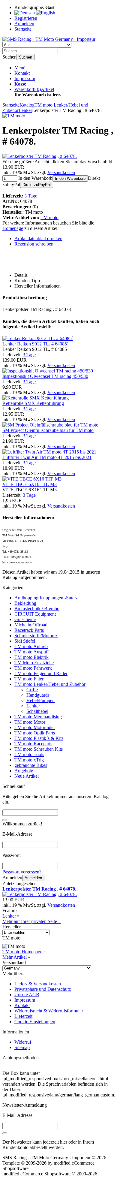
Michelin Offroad (30, 624)
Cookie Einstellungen (34, 1021)
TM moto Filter (29, 678)
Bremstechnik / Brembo (36, 608)
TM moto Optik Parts (34, 732)
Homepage (12, 228)
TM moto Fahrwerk (33, 668)
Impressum (24, 78)
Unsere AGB (26, 994)
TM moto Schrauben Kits (38, 749)
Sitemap (22, 1047)
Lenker (33, 705)
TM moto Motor (29, 722)
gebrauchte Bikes (30, 765)
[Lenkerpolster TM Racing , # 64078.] (39, 156)
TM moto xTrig (29, 759)
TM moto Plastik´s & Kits (38, 738)
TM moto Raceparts (33, 743)
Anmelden (33, 878)
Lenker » (11, 915)
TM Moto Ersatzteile (34, 662)
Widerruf (22, 1042)
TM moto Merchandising (38, 716)
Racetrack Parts (29, 630)
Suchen (25, 57)
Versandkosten (61, 172)
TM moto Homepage (22, 951)
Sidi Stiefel (24, 641)
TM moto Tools (29, 754)
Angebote (23, 770)
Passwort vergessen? (21, 871)
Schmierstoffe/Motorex (36, 635)
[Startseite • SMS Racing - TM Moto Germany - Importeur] (48, 39)
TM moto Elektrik (31, 657)
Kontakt (22, 73)
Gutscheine (25, 619)
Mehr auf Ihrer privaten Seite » (31, 921)
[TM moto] (13, 115)
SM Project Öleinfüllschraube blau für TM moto (48, 430)
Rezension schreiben (33, 243)
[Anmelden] (4, 1133)
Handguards (38, 695)
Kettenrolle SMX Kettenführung (33, 403)
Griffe (32, 689)
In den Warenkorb (70, 178)
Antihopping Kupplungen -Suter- (45, 597)
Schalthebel (37, 711)
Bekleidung (25, 603)
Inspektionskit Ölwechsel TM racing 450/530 (45, 376)
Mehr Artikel (14, 957)
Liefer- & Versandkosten (37, 983)
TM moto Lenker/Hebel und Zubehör (50, 684)
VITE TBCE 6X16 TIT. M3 (29, 484)
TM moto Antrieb (31, 646)
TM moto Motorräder (34, 727)
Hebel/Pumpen (40, 700)
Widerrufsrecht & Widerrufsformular (48, 1010)
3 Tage (30, 195)
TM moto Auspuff (31, 651)
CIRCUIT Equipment (35, 614)
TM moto (49, 217)
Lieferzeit (23, 1016)
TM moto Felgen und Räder (41, 673)
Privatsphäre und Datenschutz (42, 989)
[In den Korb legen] (4, 820)
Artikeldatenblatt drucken (38, 238)
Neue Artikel (26, 776)
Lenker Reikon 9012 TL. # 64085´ (35, 343)
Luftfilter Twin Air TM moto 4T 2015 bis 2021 (47, 457)
